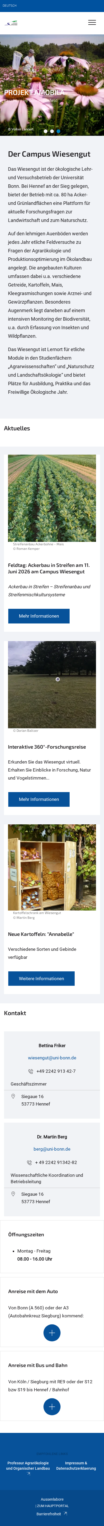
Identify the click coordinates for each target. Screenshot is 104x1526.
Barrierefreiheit (49, 1514)
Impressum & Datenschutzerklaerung (76, 1466)
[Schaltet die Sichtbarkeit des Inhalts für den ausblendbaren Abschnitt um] (52, 1332)
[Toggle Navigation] (92, 22)
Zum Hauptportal (53, 1506)
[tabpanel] (52, 85)
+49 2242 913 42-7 (56, 1071)
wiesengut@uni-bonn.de (52, 1057)
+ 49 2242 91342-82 (56, 1162)
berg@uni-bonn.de (52, 1149)
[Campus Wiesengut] (11, 23)
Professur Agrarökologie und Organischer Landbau (28, 1466)
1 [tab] (45, 131)
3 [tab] (58, 131)
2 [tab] (52, 131)
